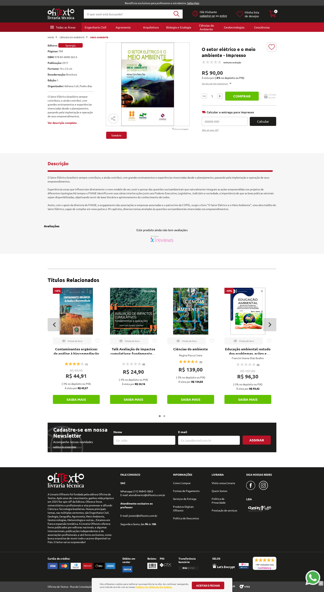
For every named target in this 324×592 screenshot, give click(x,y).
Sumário (116, 135)
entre (223, 15)
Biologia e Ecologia (178, 27)
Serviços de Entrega (184, 498)
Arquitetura (151, 27)
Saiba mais (76, 399)
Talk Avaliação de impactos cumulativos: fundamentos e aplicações (133, 353)
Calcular (263, 121)
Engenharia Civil (95, 27)
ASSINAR (256, 440)
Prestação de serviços (224, 510)
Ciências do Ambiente (206, 27)
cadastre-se (207, 15)
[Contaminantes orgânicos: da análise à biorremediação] (76, 311)
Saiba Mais (193, 3)
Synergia (70, 45)
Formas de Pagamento (186, 491)
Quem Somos (219, 491)
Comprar (241, 96)
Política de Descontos (186, 518)
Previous (54, 324)
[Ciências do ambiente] (190, 311)
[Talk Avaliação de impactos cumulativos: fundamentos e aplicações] (133, 311)
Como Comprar (182, 483)
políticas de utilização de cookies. (154, 586)
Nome (117, 432)
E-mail (182, 432)
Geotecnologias (234, 27)
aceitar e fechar (208, 585)
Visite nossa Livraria (223, 483)
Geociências (262, 27)
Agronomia (123, 27)
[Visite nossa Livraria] (66, 486)
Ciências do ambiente (190, 349)
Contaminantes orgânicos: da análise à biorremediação (76, 351)
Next (269, 324)
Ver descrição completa (62, 122)
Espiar (72, 341)
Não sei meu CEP (210, 130)
